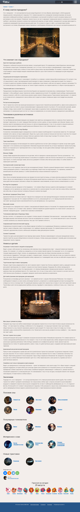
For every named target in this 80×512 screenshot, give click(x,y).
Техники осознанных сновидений (61, 444)
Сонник (11, 6)
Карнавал (38, 409)
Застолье (38, 399)
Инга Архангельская (13, 478)
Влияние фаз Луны (39, 443)
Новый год (16, 399)
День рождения (63, 399)
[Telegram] (13, 473)
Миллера (38, 426)
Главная (5, 6)
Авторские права (34, 504)
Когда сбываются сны (18, 443)
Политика (49, 504)
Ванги (15, 426)
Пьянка (60, 409)
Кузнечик (16, 461)
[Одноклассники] (9, 473)
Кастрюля (38, 461)
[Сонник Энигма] (6, 2)
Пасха (15, 409)
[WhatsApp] (17, 473)
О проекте (43, 504)
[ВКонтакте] (5, 473)
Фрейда (59, 426)
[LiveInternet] (40, 508)
